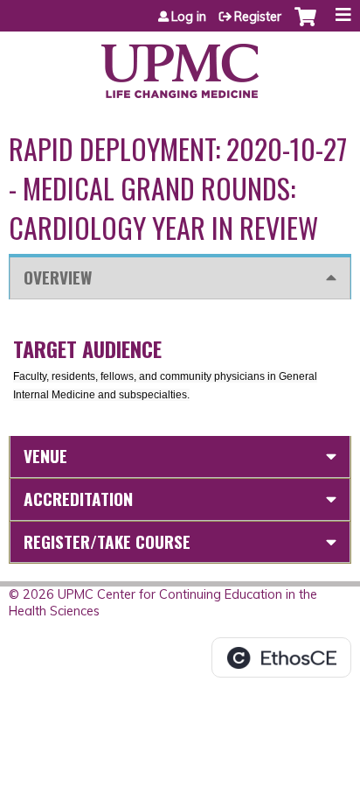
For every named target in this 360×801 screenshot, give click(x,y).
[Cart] (305, 25)
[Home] (180, 65)
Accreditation (78, 498)
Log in (188, 17)
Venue (45, 455)
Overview (58, 277)
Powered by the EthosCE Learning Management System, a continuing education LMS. (281, 657)
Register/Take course (107, 541)
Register (257, 17)
